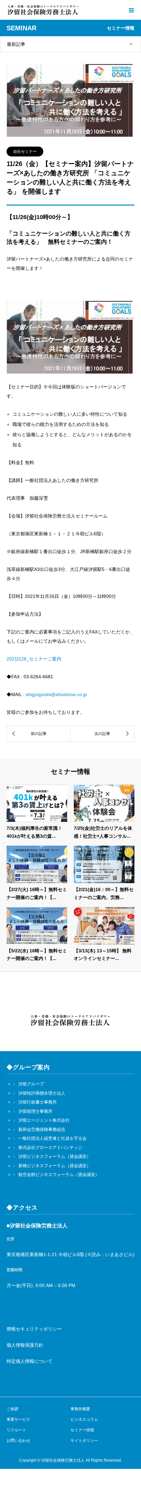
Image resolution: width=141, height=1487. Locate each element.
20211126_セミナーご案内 (34, 658)
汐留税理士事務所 (35, 1111)
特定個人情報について (29, 1361)
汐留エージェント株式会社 (44, 1120)
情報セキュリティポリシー (34, 1329)
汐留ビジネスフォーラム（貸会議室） (54, 1156)
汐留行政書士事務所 (37, 1102)
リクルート (16, 1430)
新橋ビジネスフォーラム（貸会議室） (54, 1165)
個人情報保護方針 (25, 1345)
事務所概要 (80, 1409)
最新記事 (16, 44)
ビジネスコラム (84, 1419)
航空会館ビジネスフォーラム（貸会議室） (58, 1174)
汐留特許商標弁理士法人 (41, 1093)
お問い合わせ (18, 1440)
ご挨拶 (12, 1409)
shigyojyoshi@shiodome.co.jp (56, 694)
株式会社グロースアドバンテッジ (50, 1147)
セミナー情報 (82, 1430)
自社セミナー (25, 151)
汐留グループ (31, 1083)
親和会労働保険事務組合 (41, 1129)
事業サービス (18, 1419)
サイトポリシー (84, 1440)
